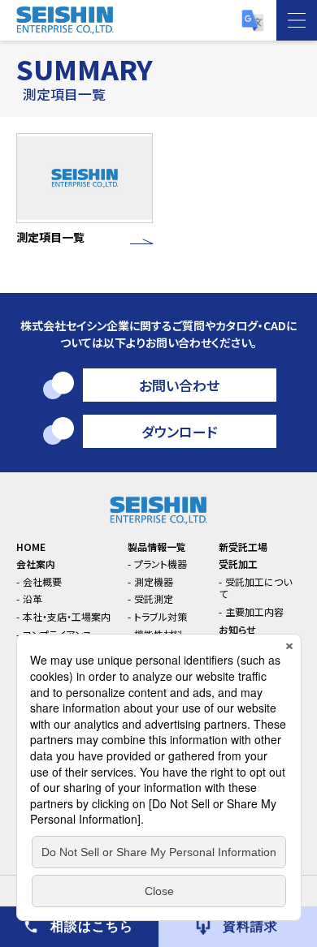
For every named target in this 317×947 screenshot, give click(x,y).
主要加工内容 (254, 611)
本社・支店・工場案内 (67, 616)
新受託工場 (243, 546)
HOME (31, 546)
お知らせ (237, 629)
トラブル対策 (160, 616)
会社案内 (35, 563)
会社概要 (42, 581)
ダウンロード (179, 431)
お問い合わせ (179, 385)
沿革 (32, 598)
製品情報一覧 (157, 546)
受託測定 (153, 598)
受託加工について (255, 588)
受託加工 (238, 563)
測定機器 (153, 581)
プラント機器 (160, 563)
